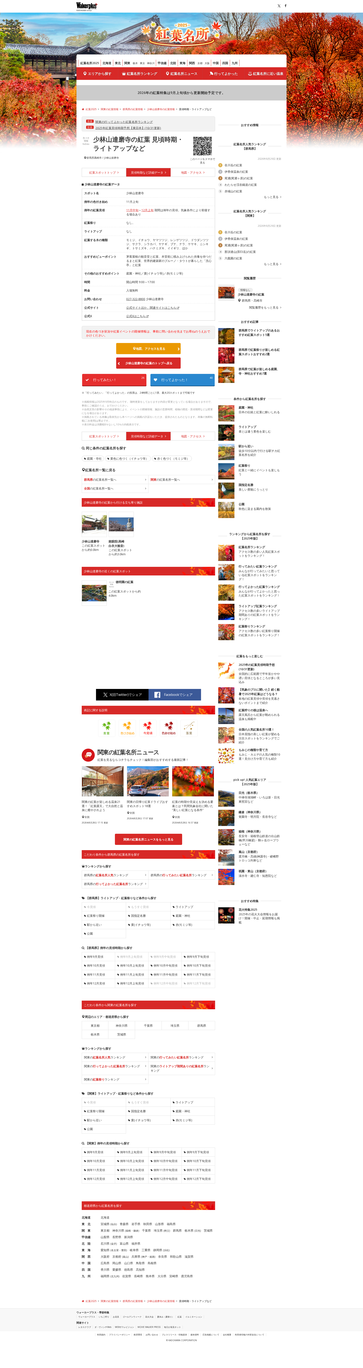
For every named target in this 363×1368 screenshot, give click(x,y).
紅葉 (180, 1316)
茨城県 (121, 1034)
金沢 (113, 1243)
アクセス (192, 172)
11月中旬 (132, 210)
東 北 (86, 1224)
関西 (192, 63)
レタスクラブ (84, 1327)
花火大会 (149, 1316)
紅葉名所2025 (89, 63)
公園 (90, 933)
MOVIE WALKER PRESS (149, 1327)
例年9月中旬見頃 (165, 1152)
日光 (197, 1230)
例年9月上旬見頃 (131, 1152)
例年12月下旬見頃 (199, 1179)
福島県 (171, 1224)
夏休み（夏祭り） (165, 1316)
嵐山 (125, 1257)
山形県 (159, 1224)
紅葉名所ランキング (142, 73)
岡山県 (116, 1263)
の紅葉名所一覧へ (100, 480)
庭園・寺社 (94, 458)
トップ (103, 172)
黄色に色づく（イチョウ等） (129, 458)
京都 (200, 63)
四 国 (86, 1270)
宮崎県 (173, 1276)
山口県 (128, 1263)
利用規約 (101, 1334)
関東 (127, 63)
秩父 (166, 1230)
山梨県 (105, 1237)
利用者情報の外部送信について (249, 1334)
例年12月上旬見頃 (132, 983)
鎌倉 (135, 1230)
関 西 (86, 1257)
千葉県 (148, 1026)
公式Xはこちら (136, 316)
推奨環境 (138, 1334)
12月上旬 (147, 210)
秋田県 (147, 1224)
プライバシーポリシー (119, 1334)
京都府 (116, 1257)
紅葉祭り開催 (96, 916)
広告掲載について (211, 1334)
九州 (235, 63)
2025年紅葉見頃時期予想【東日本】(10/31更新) (128, 128)
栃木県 (95, 1034)
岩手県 (136, 1224)
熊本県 (150, 1276)
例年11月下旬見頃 (199, 974)
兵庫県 (136, 1257)
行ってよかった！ (187, 379)
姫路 (152, 1257)
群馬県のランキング (106, 875)
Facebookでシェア (178, 694)
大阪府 (105, 1257)
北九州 (115, 1276)
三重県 (146, 1250)
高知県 (140, 1270)
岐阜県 (134, 1250)
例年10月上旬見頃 (132, 965)
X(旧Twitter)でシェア (126, 694)
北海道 (107, 63)
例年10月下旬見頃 (199, 965)
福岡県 (105, 1276)
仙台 (113, 1224)
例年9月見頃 (95, 957)
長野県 (116, 1237)
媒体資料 (195, 1334)
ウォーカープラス (86, 1316)
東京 (142, 63)
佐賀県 (126, 1276)
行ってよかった (226, 73)
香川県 (105, 1270)
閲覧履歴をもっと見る (264, 307)
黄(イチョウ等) (141, 925)
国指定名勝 (138, 916)
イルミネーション (193, 1316)
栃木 (135, 63)
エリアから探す (100, 73)
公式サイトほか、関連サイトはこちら (151, 308)
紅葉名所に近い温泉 (268, 73)
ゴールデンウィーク (132, 1316)
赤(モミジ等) (184, 925)
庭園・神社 (183, 916)
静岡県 (157, 1250)
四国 (225, 63)
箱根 (128, 1230)
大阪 (207, 63)
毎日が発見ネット (172, 1327)
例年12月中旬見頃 (166, 1179)
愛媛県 (116, 1270)
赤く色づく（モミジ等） (173, 458)
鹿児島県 (187, 1276)
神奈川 (151, 63)
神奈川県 (122, 1026)
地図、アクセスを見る (150, 349)
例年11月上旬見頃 (132, 974)
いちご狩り (104, 1316)
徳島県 (128, 1270)
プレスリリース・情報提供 (174, 1334)
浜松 (166, 1250)
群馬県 (90, 158)
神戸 (144, 1257)
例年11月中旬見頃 (166, 974)
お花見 (116, 1316)
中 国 (86, 1263)
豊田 (123, 1250)
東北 (118, 63)
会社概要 (227, 1334)
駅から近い (94, 925)
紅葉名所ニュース (184, 73)
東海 (182, 63)
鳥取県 (140, 1263)
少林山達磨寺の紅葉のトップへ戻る (148, 363)
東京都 (95, 1026)
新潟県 (128, 1237)
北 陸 (86, 1243)
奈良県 (162, 1257)
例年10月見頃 (96, 965)
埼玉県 (175, 1026)
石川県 (105, 1243)
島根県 (152, 1263)
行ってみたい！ (118, 379)
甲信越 (162, 63)
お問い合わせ (152, 1334)
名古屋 (115, 1250)
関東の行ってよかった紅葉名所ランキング (124, 122)
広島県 (105, 1263)
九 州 (86, 1276)
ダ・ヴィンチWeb (103, 1327)
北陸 (173, 63)
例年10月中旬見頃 (166, 965)
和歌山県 (176, 1257)
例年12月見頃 (96, 983)
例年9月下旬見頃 (198, 957)
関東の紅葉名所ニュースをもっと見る (149, 839)
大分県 (162, 1276)
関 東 (86, 1230)
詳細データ (147, 172)
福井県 (136, 1243)
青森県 (124, 1224)
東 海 (86, 1250)
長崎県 (138, 1276)
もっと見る (271, 196)
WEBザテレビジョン (124, 1327)
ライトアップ (184, 907)
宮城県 (105, 1224)
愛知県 (105, 1250)
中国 (216, 63)
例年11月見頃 (96, 974)
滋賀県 (189, 1257)
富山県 (124, 1243)
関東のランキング (104, 1057)
